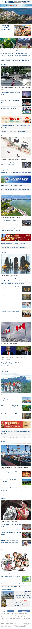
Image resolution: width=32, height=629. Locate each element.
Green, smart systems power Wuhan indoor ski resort (13, 159)
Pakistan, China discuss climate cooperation (16, 604)
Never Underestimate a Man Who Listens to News (10, 101)
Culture (3, 252)
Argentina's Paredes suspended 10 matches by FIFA (11, 533)
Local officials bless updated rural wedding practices (13, 280)
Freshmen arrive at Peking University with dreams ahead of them (16, 172)
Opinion (3, 58)
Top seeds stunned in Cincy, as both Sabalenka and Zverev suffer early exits (10, 541)
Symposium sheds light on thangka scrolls (10, 278)
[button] (2, 16)
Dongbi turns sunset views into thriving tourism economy (14, 22)
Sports (3, 498)
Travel (3, 371)
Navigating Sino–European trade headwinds (11, 363)
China (3, 136)
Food (7, 371)
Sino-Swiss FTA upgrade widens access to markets (18, 55)
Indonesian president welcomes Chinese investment (17, 60)
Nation (2, 53)
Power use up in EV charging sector (9, 228)
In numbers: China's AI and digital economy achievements (15, 189)
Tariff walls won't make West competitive (16, 58)
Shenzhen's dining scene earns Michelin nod (10, 414)
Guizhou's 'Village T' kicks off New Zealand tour (9, 480)
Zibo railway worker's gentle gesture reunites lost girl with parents (9, 163)
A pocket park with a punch (7, 302)
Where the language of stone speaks (9, 294)
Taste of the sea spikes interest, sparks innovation (12, 283)
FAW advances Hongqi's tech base (9, 220)
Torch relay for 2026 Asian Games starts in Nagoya (11, 525)
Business (3, 194)
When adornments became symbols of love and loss (10, 287)
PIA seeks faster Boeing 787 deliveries (14, 605)
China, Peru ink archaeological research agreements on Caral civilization (10, 312)
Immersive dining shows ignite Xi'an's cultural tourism (10, 472)
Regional (3, 441)
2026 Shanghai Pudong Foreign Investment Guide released (14, 490)
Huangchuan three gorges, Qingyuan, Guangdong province (15, 437)
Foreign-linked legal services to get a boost (11, 170)
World (2, 60)
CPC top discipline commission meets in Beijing (16, 53)
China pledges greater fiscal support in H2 (5, 27)
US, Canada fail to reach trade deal (9, 343)
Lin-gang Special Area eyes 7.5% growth (10, 217)
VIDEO (3, 64)
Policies (2, 55)
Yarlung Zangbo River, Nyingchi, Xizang (10, 406)
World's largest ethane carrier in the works (10, 230)
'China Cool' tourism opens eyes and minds (11, 586)
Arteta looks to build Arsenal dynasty (9, 521)
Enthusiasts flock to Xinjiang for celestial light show (10, 93)
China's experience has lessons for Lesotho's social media (14, 583)
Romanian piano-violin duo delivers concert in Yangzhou (14, 487)
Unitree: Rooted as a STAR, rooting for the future (13, 243)
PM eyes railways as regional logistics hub (15, 602)
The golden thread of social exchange (9, 275)
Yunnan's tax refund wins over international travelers (13, 131)
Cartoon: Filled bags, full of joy (8, 573)
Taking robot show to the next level (9, 108)
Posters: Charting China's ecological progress (11, 185)
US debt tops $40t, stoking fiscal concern (10, 366)
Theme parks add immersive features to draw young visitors (10, 399)
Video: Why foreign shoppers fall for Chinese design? (14, 247)
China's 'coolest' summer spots (8, 394)
